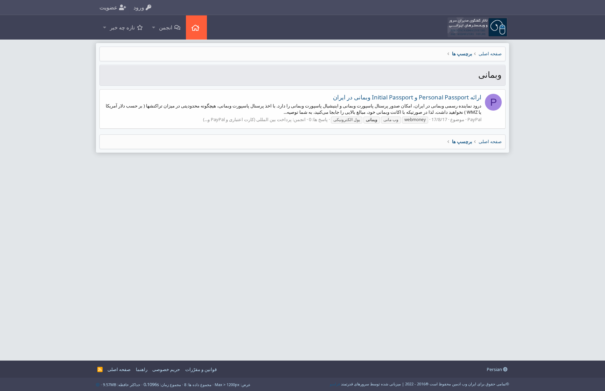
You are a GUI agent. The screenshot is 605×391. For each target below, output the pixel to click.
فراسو (335, 383)
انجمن (165, 27)
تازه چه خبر (122, 27)
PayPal (474, 119)
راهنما (141, 369)
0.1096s (151, 384)
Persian (495, 369)
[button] (153, 27)
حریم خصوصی (166, 369)
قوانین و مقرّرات (201, 369)
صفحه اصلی (196, 27)
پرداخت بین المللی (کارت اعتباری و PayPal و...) (247, 119)
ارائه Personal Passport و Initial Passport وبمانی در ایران (407, 97)
